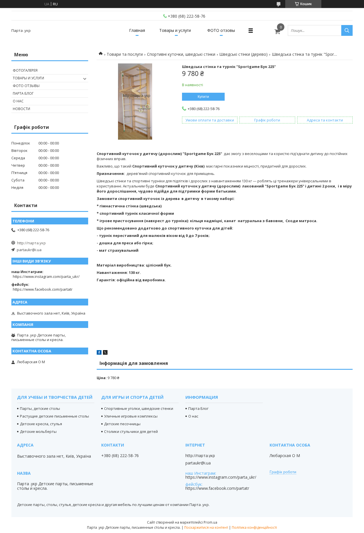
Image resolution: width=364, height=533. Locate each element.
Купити (203, 97)
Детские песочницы (122, 423)
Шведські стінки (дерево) (243, 54)
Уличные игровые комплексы (131, 416)
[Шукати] (347, 30)
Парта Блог (23, 93)
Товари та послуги (125, 54)
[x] (105, 353)
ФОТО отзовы (221, 30)
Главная (137, 30)
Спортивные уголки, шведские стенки (138, 408)
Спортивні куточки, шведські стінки (181, 54)
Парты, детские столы (40, 408)
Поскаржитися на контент (206, 527)
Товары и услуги (175, 30)
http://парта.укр (31, 243)
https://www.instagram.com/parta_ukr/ (46, 276)
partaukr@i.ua (29, 249)
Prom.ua (210, 522)
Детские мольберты (38, 431)
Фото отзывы (26, 85)
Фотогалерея (25, 70)
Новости (21, 108)
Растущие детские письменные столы (54, 416)
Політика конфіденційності (254, 527)
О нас (18, 101)
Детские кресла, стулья (41, 423)
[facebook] (99, 353)
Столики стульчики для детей (131, 431)
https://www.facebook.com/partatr (43, 289)
